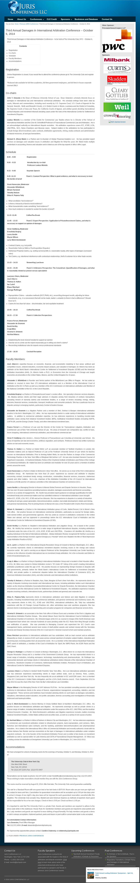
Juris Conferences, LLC (70, 8)
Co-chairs (12, 53)
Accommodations (15, 61)
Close (138, 869)
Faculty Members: (15, 58)
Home (10, 19)
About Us (21, 19)
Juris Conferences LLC (12, 854)
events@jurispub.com (18, 862)
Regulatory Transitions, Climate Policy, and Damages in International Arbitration (121, 862)
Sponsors (64, 20)
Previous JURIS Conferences (31, 836)
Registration (13, 50)
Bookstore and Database (86, 19)
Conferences (35, 20)
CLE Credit (52, 19)
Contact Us (107, 19)
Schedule (12, 56)
